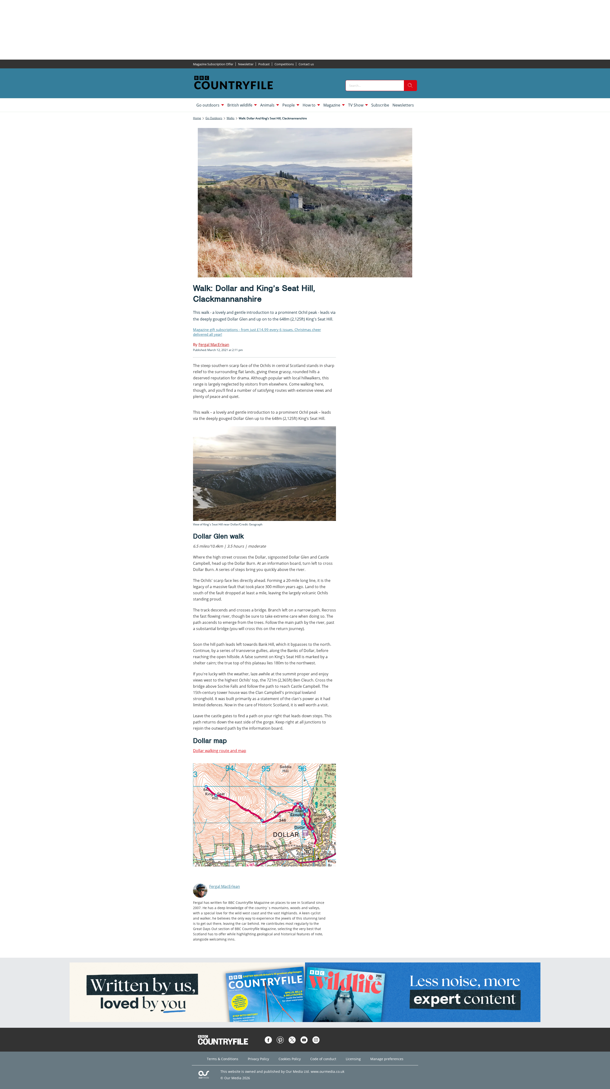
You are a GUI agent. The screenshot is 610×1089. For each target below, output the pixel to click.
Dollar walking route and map (219, 750)
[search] (410, 85)
